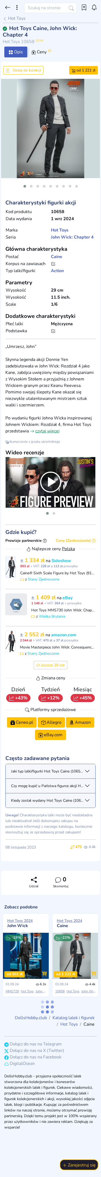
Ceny (43, 51)
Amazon (82, 722)
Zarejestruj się (81, 1165)
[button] (25, 186)
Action (57, 271)
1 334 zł (33, 560)
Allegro (53, 722)
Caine (56, 257)
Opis (18, 52)
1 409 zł (44, 597)
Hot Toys (16, 18)
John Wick (20, 923)
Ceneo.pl (24, 722)
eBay (67, 598)
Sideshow (61, 561)
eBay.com (52, 735)
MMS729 (12, 991)
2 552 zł (33, 634)
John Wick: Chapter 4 (72, 237)
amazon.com (63, 635)
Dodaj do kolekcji (26, 70)
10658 (60, 991)
